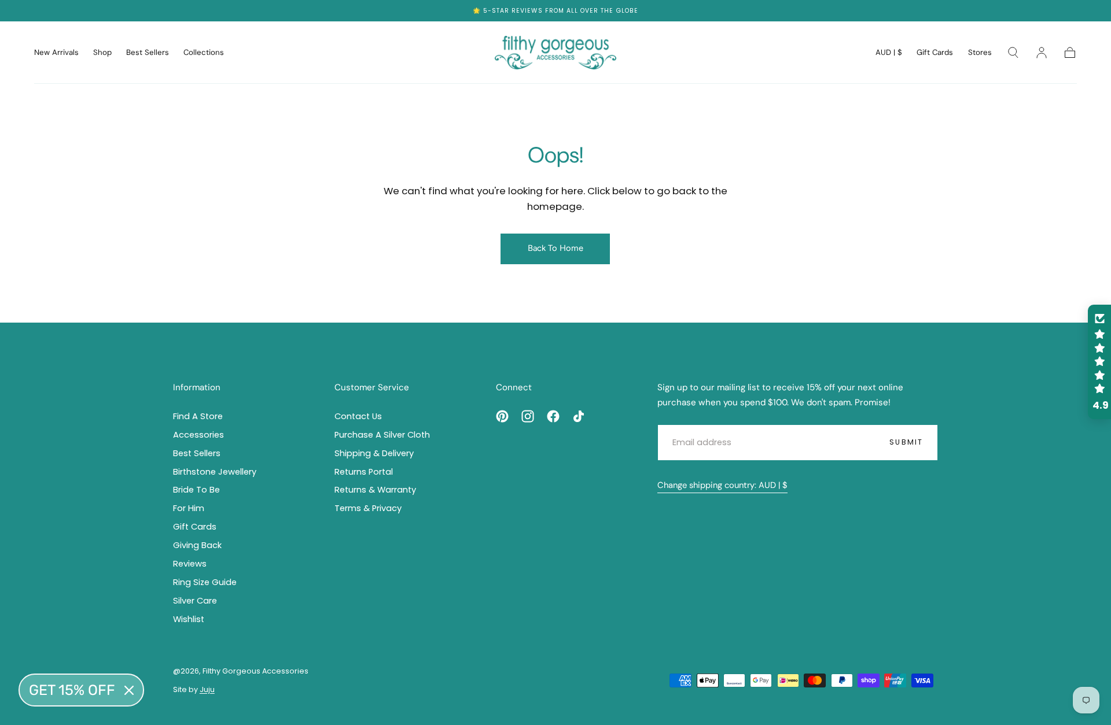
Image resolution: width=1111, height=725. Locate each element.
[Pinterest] (502, 416)
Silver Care (195, 600)
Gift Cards (935, 52)
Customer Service (371, 387)
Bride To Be (196, 489)
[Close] (129, 690)
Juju (207, 689)
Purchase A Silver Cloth (382, 435)
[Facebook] (553, 416)
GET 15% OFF (72, 690)
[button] (888, 54)
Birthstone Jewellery (214, 472)
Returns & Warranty (375, 489)
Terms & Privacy (368, 508)
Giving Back (197, 545)
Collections (203, 52)
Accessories (198, 435)
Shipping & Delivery (374, 453)
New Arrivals (56, 52)
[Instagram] (527, 416)
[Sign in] (1042, 53)
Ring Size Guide (205, 582)
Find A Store (198, 416)
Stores (980, 52)
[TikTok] (578, 416)
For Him (188, 508)
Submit (906, 442)
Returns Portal (363, 472)
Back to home (555, 248)
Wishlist (188, 619)
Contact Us (358, 416)
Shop (102, 52)
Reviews (527, 10)
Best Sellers (147, 52)
